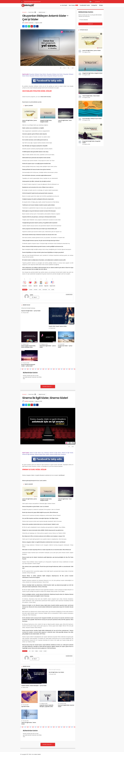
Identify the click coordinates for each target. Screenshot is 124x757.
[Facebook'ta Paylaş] (23, 26)
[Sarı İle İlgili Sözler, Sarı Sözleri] (61, 669)
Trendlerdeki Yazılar (85, 5)
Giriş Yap (98, 1)
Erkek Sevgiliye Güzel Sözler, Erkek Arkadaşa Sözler (28, 346)
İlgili (33, 651)
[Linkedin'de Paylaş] (34, 26)
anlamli (30, 289)
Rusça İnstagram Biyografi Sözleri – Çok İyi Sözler (28, 365)
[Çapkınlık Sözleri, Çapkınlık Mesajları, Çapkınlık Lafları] (48, 696)
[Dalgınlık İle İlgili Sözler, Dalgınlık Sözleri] (47, 113)
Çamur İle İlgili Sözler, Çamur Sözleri (29, 499)
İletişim (101, 5)
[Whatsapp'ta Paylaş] (29, 26)
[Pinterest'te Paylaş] (32, 26)
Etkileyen (35, 289)
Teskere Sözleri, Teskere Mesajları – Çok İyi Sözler (34, 685)
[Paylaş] (37, 26)
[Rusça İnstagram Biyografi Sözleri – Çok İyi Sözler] (29, 355)
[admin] (27, 296)
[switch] (91, 2)
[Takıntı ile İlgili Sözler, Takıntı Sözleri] (29, 714)
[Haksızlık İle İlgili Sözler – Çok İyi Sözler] (48, 336)
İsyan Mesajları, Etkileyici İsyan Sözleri (92, 118)
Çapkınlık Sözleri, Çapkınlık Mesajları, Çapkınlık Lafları (46, 705)
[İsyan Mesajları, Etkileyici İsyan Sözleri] (90, 109)
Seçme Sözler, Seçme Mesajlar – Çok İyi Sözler (33, 1)
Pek (49, 289)
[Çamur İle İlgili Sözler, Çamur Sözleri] (30, 113)
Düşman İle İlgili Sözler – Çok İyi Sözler (30, 310)
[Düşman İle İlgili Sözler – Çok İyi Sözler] (34, 308)
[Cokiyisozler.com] (28, 5)
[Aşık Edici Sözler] (29, 697)
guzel (40, 289)
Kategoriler (94, 5)
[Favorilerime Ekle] (61, 68)
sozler (52, 289)
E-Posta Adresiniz (84, 19)
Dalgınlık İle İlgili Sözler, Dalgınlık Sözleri (46, 121)
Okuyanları (45, 289)
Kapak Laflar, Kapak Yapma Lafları (58, 326)
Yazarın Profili (69, 294)
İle (29, 651)
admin (26, 22)
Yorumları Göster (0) (47, 386)
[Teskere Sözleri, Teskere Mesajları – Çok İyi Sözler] (34, 676)
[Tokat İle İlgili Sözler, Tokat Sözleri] (65, 113)
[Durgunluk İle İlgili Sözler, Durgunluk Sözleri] (90, 131)
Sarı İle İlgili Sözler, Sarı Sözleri (56, 672)
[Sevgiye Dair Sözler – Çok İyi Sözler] (66, 336)
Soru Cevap (73, 5)
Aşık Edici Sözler (25, 706)
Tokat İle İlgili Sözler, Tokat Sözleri (65, 499)
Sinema (36, 651)
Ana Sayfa (64, 5)
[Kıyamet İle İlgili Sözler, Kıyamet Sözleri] (66, 696)
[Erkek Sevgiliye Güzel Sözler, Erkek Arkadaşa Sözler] (29, 336)
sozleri (45, 651)
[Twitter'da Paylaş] (26, 26)
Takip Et (35, 297)
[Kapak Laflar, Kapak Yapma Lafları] (61, 315)
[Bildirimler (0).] (102, 1)
